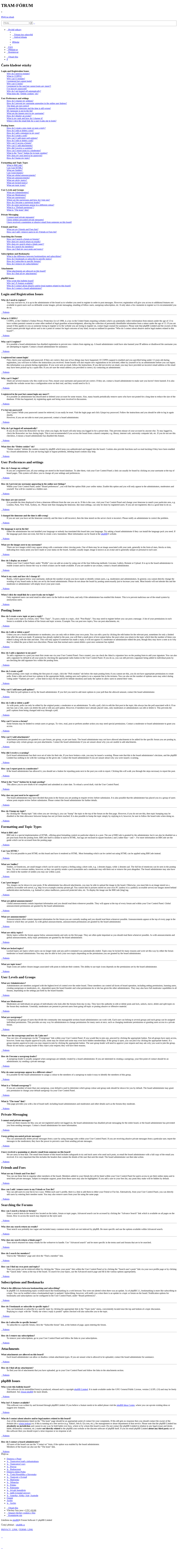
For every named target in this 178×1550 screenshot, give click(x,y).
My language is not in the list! (20, 111)
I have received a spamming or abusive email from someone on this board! (39, 222)
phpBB (104, 534)
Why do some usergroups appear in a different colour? (30, 205)
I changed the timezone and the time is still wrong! (29, 108)
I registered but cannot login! (19, 81)
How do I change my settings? (20, 101)
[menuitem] (22, 34)
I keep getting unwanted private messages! (25, 219)
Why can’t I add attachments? (20, 145)
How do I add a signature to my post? (23, 133)
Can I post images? (15, 173)
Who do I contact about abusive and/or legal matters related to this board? (39, 286)
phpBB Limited (81, 1389)
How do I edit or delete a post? (20, 130)
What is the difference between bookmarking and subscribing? (34, 256)
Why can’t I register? (16, 78)
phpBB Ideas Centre (126, 1405)
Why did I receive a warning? (20, 148)
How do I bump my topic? (18, 158)
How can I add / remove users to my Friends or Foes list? (32, 232)
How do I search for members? (20, 246)
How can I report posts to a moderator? (24, 150)
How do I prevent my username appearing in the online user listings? (37, 103)
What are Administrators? (18, 192)
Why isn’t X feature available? (20, 283)
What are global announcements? (21, 175)
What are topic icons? (16, 185)
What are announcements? (18, 178)
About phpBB (27, 1392)
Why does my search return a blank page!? (25, 244)
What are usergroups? (16, 197)
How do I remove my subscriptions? (23, 264)
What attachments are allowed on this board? (26, 271)
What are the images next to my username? (25, 113)
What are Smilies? (15, 170)
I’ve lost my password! (17, 88)
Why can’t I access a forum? (19, 143)
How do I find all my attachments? (22, 273)
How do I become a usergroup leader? (23, 202)
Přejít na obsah (7, 17)
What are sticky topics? (17, 180)
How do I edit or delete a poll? (20, 140)
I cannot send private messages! (20, 217)
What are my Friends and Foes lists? (22, 229)
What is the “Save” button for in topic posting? (27, 153)
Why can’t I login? (15, 83)
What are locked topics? (17, 183)
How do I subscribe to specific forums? (24, 261)
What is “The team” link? (18, 210)
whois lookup (25, 1423)
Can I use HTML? (15, 168)
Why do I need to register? (18, 73)
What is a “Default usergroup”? (20, 207)
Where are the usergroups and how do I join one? (28, 200)
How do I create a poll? (17, 135)
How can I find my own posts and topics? (25, 249)
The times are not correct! (18, 106)
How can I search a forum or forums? (23, 239)
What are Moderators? (16, 195)
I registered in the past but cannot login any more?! (29, 86)
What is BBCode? (15, 165)
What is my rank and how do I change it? (25, 118)
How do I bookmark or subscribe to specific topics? (29, 259)
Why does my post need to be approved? (24, 155)
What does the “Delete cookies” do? (22, 93)
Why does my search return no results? (24, 241)
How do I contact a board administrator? (24, 288)
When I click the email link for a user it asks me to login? (31, 121)
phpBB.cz (20, 1525)
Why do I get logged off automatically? (24, 91)
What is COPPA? (14, 76)
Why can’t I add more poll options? (22, 138)
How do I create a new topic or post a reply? (26, 128)
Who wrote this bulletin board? (20, 281)
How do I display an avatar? (19, 116)
